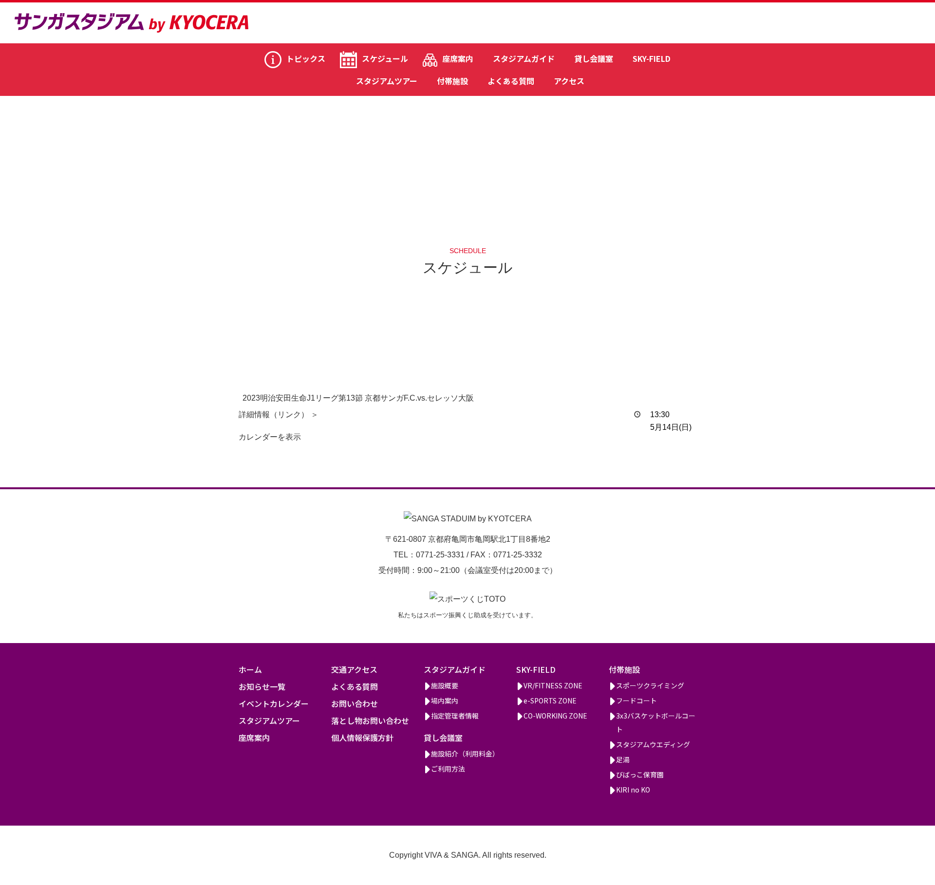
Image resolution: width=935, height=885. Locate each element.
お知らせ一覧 (262, 686)
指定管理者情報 (455, 715)
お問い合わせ (354, 703)
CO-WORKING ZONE (555, 715)
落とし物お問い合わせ (370, 720)
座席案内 (457, 58)
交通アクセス (354, 669)
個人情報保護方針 (362, 737)
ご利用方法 (448, 769)
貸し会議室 (593, 58)
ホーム (250, 669)
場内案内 (444, 700)
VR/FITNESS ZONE (553, 685)
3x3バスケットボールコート (655, 722)
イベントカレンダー (274, 703)
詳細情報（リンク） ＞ (278, 414)
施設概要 (444, 685)
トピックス (305, 58)
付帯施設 (452, 81)
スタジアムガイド (524, 58)
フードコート (636, 700)
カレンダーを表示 (270, 437)
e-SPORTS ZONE (550, 700)
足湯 (623, 759)
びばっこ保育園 (640, 774)
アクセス (569, 81)
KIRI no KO (633, 789)
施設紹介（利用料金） (465, 753)
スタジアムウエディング (653, 744)
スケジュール (385, 58)
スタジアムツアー (386, 81)
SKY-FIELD (652, 58)
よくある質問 (510, 81)
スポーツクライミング (650, 685)
